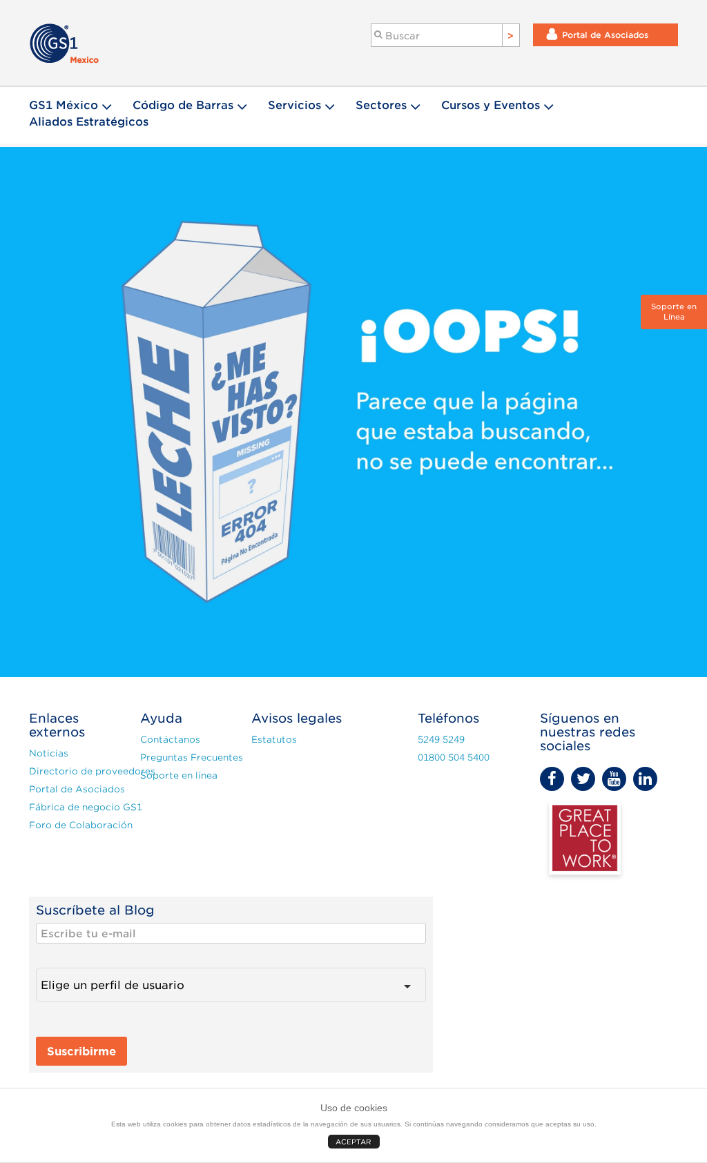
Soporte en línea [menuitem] (178, 775)
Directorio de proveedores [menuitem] (75, 771)
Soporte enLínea (674, 312)
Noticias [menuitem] (48, 753)
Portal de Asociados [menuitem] (75, 789)
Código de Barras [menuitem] (183, 105)
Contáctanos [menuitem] (170, 739)
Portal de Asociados (605, 35)
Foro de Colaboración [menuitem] (75, 825)
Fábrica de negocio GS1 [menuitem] (75, 807)
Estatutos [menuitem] (274, 739)
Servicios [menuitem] (294, 105)
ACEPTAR (353, 1141)
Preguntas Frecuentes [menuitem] (186, 757)
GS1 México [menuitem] (63, 105)
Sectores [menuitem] (381, 105)
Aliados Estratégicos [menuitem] (88, 121)
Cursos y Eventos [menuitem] (490, 105)
